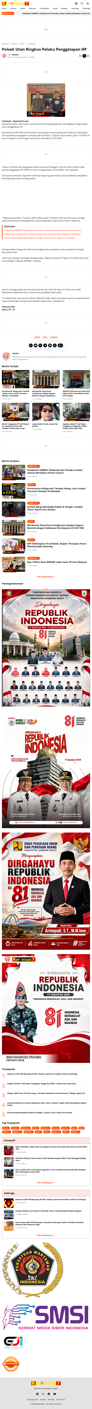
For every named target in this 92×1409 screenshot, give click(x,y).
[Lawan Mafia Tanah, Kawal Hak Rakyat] (46, 412)
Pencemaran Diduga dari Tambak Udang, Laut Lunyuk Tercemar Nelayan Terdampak (42, 234)
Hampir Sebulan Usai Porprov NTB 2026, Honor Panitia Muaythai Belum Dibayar (48, 1211)
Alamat (43, 1399)
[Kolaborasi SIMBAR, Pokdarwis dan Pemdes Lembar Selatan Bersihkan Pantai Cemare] (13, 472)
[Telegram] (45, 345)
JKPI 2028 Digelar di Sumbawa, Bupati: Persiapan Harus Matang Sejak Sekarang (56, 545)
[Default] (84, 56)
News (45, 337)
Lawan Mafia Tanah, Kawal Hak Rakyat (45, 425)
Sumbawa (54, 337)
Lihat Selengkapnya (45, 576)
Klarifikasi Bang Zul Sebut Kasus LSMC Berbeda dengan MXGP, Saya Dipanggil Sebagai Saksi (50, 1159)
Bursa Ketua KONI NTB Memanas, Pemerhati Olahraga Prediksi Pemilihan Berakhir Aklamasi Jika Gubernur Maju (49, 1223)
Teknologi (75, 8)
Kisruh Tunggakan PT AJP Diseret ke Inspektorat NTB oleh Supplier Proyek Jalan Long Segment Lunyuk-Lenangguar (15, 426)
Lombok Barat (33, 466)
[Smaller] (80, 56)
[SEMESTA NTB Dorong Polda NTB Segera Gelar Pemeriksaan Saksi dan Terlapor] (76, 379)
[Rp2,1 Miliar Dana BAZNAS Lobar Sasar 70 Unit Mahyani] (13, 564)
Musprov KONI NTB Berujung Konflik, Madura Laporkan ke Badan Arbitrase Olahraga (42, 1074)
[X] (40, 345)
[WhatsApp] (55, 345)
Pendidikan (44, 8)
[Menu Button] (87, 3)
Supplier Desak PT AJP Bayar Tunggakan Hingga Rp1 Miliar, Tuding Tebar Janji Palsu (75, 426)
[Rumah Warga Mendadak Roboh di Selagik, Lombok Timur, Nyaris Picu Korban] (13, 509)
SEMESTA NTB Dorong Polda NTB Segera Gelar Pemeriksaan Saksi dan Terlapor (76, 393)
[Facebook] (35, 345)
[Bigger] (88, 56)
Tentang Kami (32, 1399)
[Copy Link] (31, 345)
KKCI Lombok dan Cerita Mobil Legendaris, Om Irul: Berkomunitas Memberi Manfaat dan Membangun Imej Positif (50, 1171)
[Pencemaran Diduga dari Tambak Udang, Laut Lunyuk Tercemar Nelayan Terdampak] (15, 379)
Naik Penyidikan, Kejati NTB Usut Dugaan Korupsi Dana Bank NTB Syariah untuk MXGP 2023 (51, 1148)
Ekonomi (32, 8)
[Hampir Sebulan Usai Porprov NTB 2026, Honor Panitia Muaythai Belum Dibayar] (9, 1214)
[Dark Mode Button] (76, 3)
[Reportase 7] (15, 3)
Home (4, 8)
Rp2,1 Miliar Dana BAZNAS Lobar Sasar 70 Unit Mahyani (57, 562)
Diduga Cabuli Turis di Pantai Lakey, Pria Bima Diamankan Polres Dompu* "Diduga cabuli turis (46, 1093)
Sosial (55, 8)
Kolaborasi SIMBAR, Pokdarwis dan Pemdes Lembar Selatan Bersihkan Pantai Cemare (42, 230)
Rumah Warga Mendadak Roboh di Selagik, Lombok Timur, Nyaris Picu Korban (39, 238)
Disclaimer (61, 1399)
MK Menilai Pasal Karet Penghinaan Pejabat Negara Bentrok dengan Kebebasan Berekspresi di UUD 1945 (43, 393)
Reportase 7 (41, 1404)
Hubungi (51, 1399)
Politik (22, 8)
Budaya (64, 8)
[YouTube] (54, 1394)
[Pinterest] (50, 345)
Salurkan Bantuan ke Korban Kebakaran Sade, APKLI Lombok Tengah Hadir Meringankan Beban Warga (46, 1104)
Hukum (13, 8)
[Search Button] (82, 3)
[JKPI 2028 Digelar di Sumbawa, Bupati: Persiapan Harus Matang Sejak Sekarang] (13, 546)
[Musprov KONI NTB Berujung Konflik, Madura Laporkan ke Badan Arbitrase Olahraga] (9, 1203)
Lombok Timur (33, 503)
